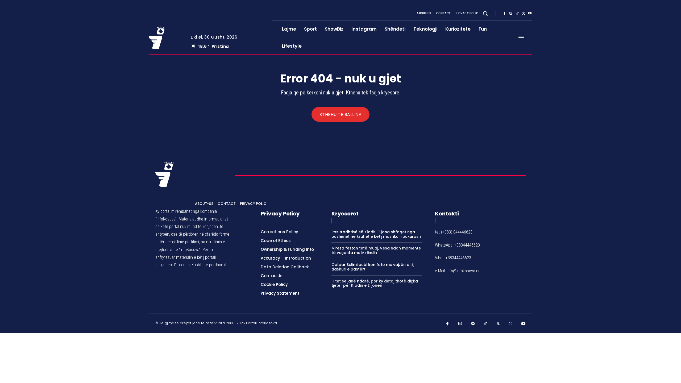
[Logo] (166, 37)
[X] (523, 13)
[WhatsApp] (511, 324)
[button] (485, 13)
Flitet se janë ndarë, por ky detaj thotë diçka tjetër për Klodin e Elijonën (374, 283)
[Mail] (473, 324)
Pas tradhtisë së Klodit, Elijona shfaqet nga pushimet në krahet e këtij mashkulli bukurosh (376, 234)
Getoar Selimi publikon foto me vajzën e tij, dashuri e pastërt (372, 267)
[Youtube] (530, 13)
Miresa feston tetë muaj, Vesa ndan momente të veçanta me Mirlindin (376, 250)
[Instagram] (511, 13)
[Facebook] (504, 13)
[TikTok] (517, 13)
